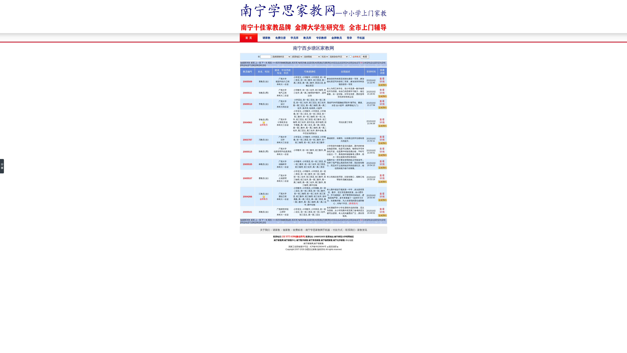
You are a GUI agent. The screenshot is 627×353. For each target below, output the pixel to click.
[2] (310, 63)
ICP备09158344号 (318, 246)
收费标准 (298, 229)
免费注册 (280, 37)
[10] (332, 63)
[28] (253, 65)
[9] (329, 63)
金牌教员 (336, 37)
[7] (323, 63)
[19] (364, 63)
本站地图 (349, 240)
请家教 (266, 37)
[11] (335, 63)
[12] (339, 63)
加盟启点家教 (311, 249)
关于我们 (265, 229)
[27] (249, 65)
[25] (241, 65)
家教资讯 (362, 229)
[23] (379, 63)
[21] (372, 63)
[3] (313, 63)
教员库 (307, 37)
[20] (368, 63)
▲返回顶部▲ (333, 246)
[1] (308, 63)
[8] (326, 63)
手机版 (361, 37)
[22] (376, 63)
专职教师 (321, 37)
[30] (260, 65)
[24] (383, 63)
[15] (350, 63)
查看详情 (382, 80)
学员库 (294, 37)
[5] (318, 63)
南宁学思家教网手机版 (317, 229)
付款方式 (338, 229)
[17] (358, 63)
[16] (354, 63)
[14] (347, 63)
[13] (343, 63)
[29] (256, 65)
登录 (349, 37)
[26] (245, 65)
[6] (321, 63)
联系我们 (350, 229)
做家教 (286, 229)
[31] (264, 65)
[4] (316, 63)
